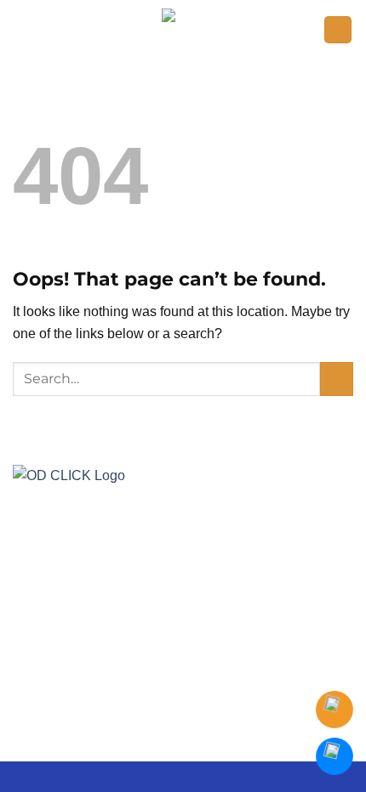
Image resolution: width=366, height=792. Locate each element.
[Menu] (338, 30)
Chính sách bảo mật (96, 701)
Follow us (144, 635)
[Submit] (336, 378)
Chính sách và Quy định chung (245, 701)
